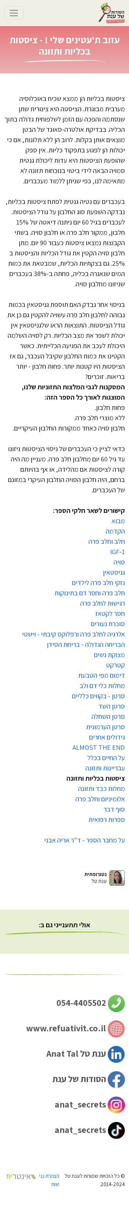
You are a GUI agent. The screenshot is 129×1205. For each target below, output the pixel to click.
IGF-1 (117, 551)
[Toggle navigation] (13, 13)
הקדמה (115, 531)
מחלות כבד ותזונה (101, 788)
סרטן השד (111, 706)
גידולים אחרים (107, 737)
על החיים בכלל (106, 757)
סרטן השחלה (108, 716)
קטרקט (115, 665)
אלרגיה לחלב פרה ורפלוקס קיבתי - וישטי (73, 634)
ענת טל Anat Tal (77, 1053)
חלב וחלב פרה (106, 541)
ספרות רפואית (106, 819)
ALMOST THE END (99, 747)
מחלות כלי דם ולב (102, 685)
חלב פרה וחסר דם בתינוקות (89, 592)
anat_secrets (81, 1104)
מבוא (118, 520)
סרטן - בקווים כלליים (98, 695)
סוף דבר (114, 809)
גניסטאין (114, 572)
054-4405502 (82, 1002)
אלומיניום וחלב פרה (100, 798)
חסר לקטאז (110, 613)
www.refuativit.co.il (67, 1028)
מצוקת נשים (109, 654)
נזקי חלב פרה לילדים (98, 582)
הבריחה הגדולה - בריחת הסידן (86, 644)
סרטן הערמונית (105, 726)
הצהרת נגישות (49, 1180)
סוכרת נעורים (108, 623)
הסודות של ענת (80, 1078)
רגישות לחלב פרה (102, 603)
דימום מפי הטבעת (101, 675)
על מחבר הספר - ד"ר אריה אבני (84, 840)
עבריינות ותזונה (105, 768)
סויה (119, 562)
